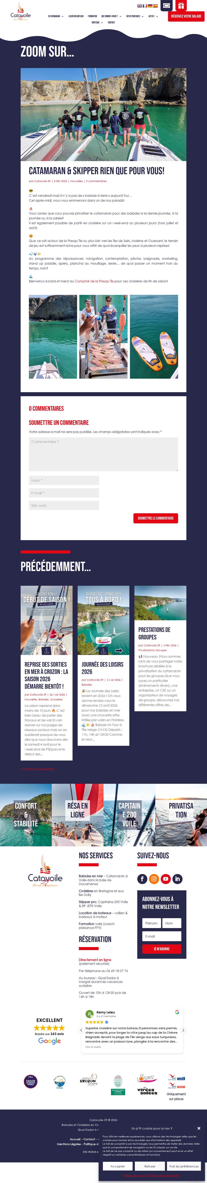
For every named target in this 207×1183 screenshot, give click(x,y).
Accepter (118, 1166)
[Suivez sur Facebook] (142, 879)
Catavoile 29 (42, 181)
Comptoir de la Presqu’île (94, 281)
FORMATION (92, 16)
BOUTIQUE (95, 22)
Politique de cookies (134, 1175)
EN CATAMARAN (54, 16)
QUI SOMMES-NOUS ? (109, 16)
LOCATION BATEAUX (76, 16)
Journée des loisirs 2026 (102, 668)
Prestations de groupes (154, 633)
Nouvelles (76, 181)
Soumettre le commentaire (156, 518)
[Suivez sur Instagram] (154, 879)
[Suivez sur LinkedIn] (177, 879)
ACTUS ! (152, 16)
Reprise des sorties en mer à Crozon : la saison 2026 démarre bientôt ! (46, 676)
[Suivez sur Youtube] (166, 879)
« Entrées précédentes (38, 769)
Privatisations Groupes (152, 650)
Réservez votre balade (186, 16)
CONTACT (111, 22)
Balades (44, 699)
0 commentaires (96, 181)
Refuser (150, 1166)
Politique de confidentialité (163, 1175)
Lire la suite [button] (93, 1047)
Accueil (75, 1139)
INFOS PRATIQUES (133, 16)
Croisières (56, 699)
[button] (199, 1128)
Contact (89, 1139)
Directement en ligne (95, 960)
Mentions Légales (69, 1144)
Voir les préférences (184, 1166)
